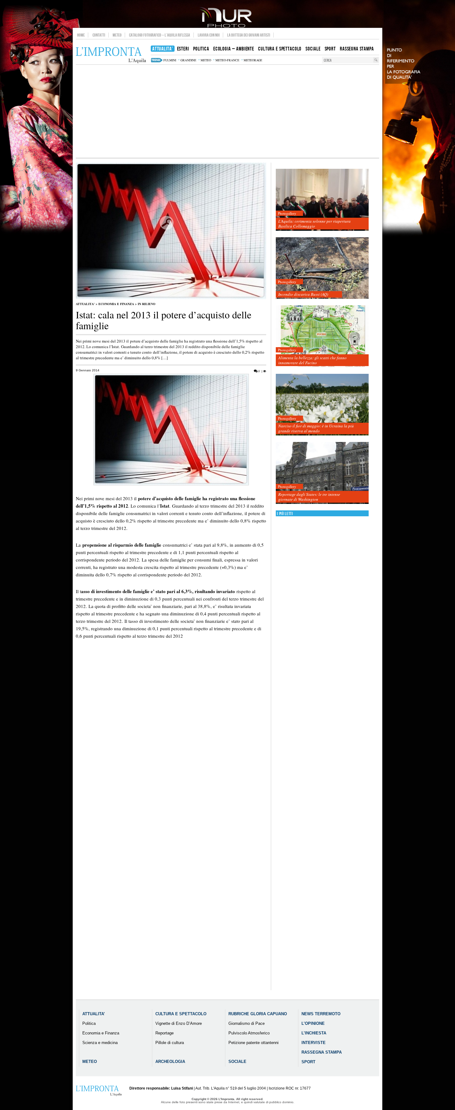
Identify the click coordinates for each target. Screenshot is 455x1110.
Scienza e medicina (100, 1042)
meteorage (253, 60)
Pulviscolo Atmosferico (249, 1033)
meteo (206, 60)
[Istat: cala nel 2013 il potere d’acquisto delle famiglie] (171, 298)
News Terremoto (320, 1014)
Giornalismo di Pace (246, 1023)
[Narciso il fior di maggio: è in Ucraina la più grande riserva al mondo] (322, 405)
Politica (89, 1023)
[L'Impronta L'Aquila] (111, 55)
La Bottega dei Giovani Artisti (248, 35)
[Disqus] (171, 753)
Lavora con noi (209, 35)
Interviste (313, 1042)
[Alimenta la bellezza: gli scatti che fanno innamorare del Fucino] (322, 336)
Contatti (99, 35)
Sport (308, 1062)
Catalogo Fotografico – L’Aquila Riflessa (159, 35)
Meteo (117, 35)
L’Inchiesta (313, 1033)
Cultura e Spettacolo (180, 1014)
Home (81, 35)
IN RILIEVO (146, 304)
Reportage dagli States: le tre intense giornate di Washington (309, 497)
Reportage (164, 1033)
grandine (188, 60)
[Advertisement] (227, 111)
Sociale (237, 1061)
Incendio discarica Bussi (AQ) (303, 294)
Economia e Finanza (116, 304)
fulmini (169, 60)
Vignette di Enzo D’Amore (178, 1023)
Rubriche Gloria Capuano (257, 1014)
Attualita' (85, 304)
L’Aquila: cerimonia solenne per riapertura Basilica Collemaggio (314, 224)
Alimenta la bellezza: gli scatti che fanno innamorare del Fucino (312, 360)
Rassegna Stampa (321, 1052)
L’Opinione (313, 1023)
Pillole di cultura (169, 1042)
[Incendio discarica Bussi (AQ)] (322, 268)
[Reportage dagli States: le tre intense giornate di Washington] (322, 473)
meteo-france (227, 60)
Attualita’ (93, 1014)
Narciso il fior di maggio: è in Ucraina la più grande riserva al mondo (316, 428)
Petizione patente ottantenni (253, 1042)
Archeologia (170, 1061)
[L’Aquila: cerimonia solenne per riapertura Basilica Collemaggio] (322, 200)
